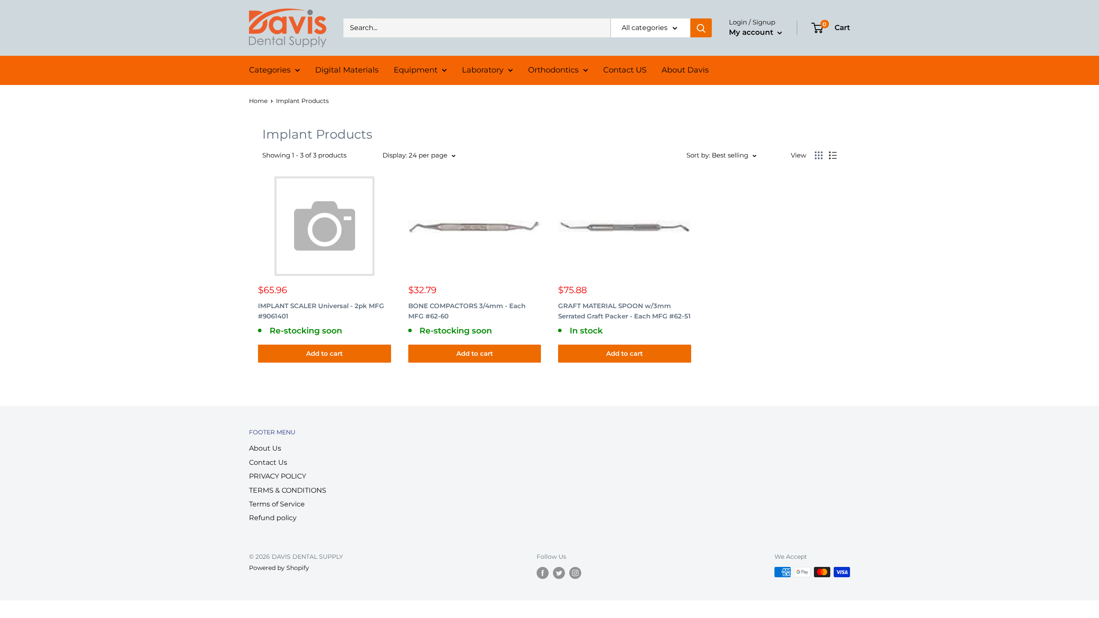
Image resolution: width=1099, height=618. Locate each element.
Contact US (625, 70)
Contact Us (268, 462)
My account (752, 32)
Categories (270, 70)
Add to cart (324, 353)
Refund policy (273, 518)
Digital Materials (347, 70)
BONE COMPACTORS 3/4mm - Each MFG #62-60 (466, 311)
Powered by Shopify (279, 568)
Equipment (415, 70)
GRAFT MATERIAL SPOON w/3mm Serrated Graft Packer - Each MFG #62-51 (624, 311)
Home (258, 101)
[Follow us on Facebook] (543, 573)
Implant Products (302, 101)
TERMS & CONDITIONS (287, 490)
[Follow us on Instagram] (575, 573)
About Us (265, 448)
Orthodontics (553, 70)
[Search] (701, 27)
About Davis (685, 70)
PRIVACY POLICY (277, 476)
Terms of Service (277, 504)
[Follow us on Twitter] (559, 573)
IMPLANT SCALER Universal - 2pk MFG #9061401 (321, 311)
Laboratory (483, 70)
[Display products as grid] (819, 155)
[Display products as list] (833, 155)
